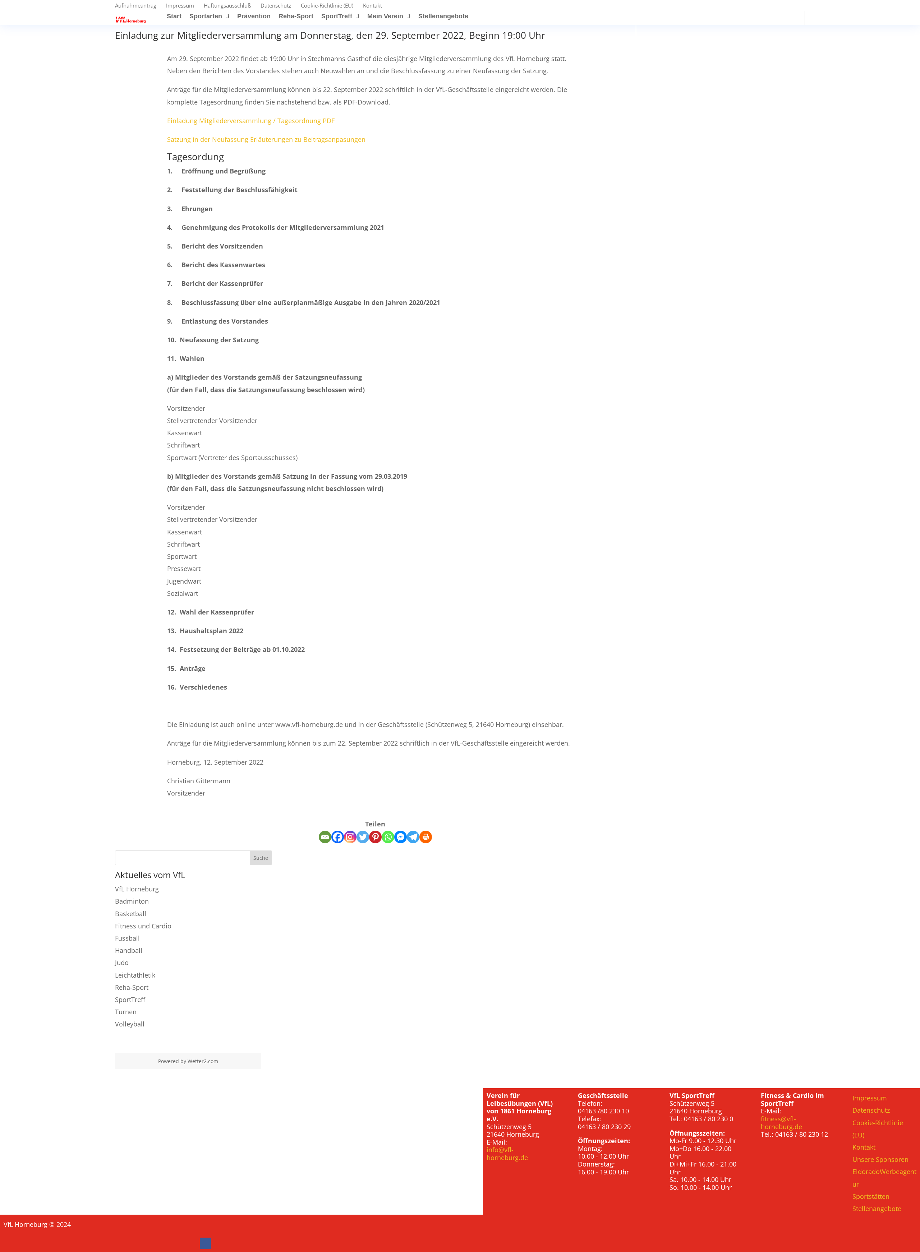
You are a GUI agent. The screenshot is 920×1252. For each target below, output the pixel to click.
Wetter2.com (203, 1061)
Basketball (130, 913)
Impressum (180, 6)
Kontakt (372, 6)
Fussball (127, 938)
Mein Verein (385, 17)
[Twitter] (362, 837)
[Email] (325, 837)
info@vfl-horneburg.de (507, 1153)
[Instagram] (350, 837)
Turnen (126, 1011)
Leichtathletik (135, 975)
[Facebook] (337, 837)
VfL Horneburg (137, 889)
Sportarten (205, 17)
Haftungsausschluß (227, 6)
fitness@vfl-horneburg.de (781, 1122)
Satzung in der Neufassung (207, 139)
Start (174, 17)
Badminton (132, 901)
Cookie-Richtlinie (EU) (327, 6)
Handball (128, 950)
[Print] (425, 837)
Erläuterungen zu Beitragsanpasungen (307, 139)
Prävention (254, 17)
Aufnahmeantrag (135, 6)
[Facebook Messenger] (400, 837)
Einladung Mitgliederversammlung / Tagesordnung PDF (251, 120)
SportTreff (336, 17)
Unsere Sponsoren (880, 1159)
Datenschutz (276, 6)
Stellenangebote (443, 17)
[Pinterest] (375, 837)
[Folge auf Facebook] (205, 1243)
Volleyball (129, 1024)
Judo (122, 962)
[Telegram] (413, 837)
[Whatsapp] (388, 837)
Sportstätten (870, 1196)
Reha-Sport (296, 17)
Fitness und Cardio (143, 926)
